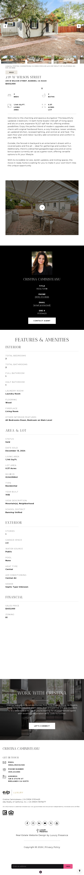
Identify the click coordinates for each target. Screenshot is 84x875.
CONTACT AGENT (42, 321)
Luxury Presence (59, 835)
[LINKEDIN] (39, 823)
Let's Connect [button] (42, 726)
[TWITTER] (51, 823)
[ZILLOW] (57, 823)
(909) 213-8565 (42, 297)
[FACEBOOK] (27, 823)
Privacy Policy (52, 847)
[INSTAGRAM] (33, 823)
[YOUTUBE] (45, 823)
